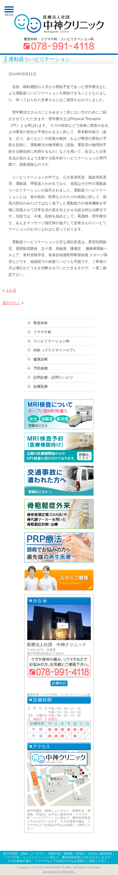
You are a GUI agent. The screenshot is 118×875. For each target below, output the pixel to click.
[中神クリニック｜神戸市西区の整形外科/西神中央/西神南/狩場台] (61, 24)
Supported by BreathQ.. (59, 871)
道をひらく (11, 303)
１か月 (10, 290)
